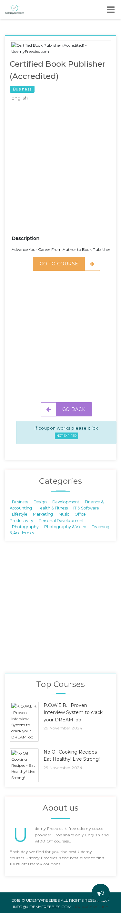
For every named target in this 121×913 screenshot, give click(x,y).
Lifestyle (19, 514)
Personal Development (61, 520)
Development (65, 501)
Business (20, 501)
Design (40, 501)
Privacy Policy (91, 906)
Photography (25, 526)
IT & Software (86, 507)
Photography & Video (65, 526)
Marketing (43, 514)
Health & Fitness (52, 507)
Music (63, 514)
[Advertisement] (60, 172)
